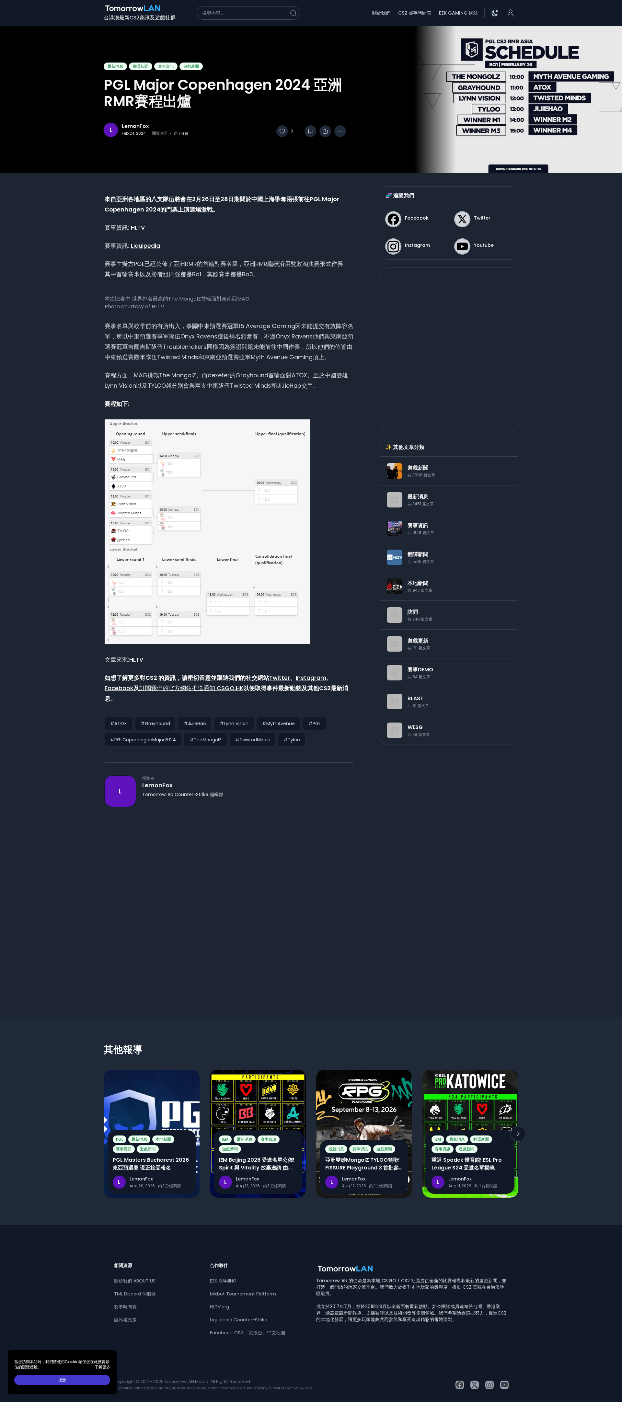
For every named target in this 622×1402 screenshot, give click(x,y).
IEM (225, 1139)
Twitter (279, 678)
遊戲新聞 (191, 66)
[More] (340, 131)
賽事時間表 (125, 1307)
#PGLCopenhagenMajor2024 (143, 739)
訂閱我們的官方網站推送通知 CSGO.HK (191, 688)
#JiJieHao (195, 723)
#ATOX (118, 723)
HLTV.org (219, 1307)
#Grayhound (155, 723)
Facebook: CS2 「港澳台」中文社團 (247, 1332)
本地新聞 (163, 1139)
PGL (119, 1139)
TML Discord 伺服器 (135, 1294)
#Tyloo (291, 739)
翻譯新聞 (140, 66)
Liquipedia (145, 246)
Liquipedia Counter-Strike (238, 1320)
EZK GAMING (223, 1281)
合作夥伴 (219, 1265)
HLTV (138, 227)
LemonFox (135, 126)
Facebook (119, 688)
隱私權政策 (125, 1320)
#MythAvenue (278, 723)
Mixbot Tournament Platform (243, 1294)
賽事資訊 (166, 66)
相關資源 (123, 1265)
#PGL (314, 723)
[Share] (325, 131)
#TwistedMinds (252, 739)
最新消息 (115, 66)
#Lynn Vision (234, 723)
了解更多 (102, 1367)
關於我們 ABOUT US (135, 1281)
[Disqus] (229, 901)
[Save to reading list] (310, 131)
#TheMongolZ (206, 739)
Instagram (311, 678)
